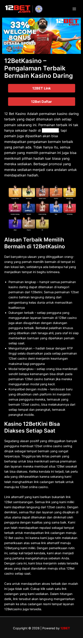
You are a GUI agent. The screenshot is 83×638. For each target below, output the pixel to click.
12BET (65, 628)
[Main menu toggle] (74, 8)
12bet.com (50, 130)
